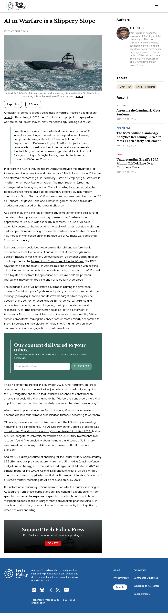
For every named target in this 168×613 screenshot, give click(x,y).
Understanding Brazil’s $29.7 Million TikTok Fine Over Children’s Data (137, 163)
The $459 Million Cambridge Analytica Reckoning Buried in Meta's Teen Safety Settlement (138, 137)
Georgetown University (27, 436)
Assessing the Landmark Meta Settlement (138, 112)
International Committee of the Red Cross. (57, 261)
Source (79, 96)
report (8, 117)
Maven (36, 121)
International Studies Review (77, 231)
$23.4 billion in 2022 (83, 466)
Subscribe (81, 366)
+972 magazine (17, 394)
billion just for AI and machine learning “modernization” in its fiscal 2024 (48, 431)
